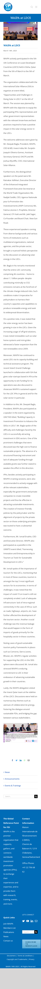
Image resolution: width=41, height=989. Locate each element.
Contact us (8, 940)
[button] (5, 733)
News (7, 772)
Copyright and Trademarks (17, 959)
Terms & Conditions (25, 956)
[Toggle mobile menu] (36, 7)
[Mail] (36, 921)
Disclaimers (11, 956)
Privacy (31, 959)
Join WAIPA (8, 923)
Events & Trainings (13, 785)
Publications (8, 932)
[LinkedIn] (32, 921)
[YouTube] (27, 921)
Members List (9, 928)
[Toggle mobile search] (32, 7)
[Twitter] (23, 921)
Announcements (12, 778)
